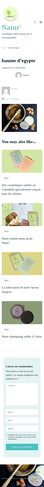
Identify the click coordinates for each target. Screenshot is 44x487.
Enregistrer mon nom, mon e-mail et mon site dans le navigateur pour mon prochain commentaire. (22, 437)
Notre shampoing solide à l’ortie (22, 336)
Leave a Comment (11, 99)
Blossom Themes (22, 475)
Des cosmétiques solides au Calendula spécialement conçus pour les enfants (21, 189)
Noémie (26, 75)
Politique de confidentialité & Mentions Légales (26, 478)
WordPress (5, 478)
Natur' (12, 27)
